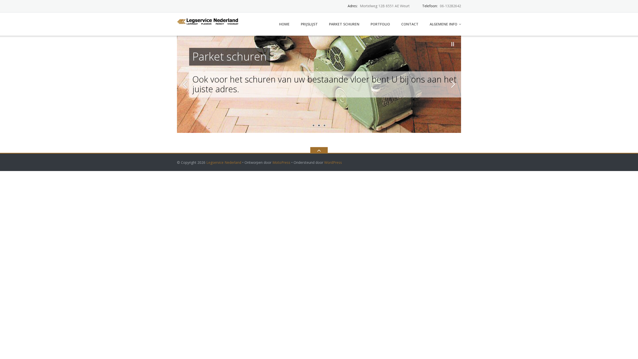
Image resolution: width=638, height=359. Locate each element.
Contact (409, 24)
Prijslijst (309, 24)
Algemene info (443, 24)
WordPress (333, 162)
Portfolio (380, 24)
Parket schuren (344, 24)
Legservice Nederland (223, 162)
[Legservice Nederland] (209, 21)
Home (284, 24)
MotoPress (281, 162)
